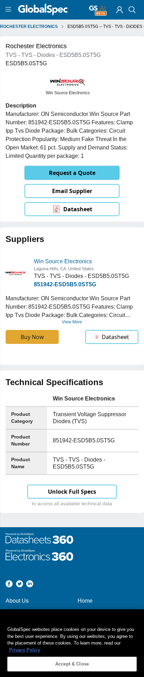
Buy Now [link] (32, 337)
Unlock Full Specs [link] (72, 491)
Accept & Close (72, 664)
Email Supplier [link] (72, 191)
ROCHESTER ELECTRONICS (29, 26)
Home (85, 601)
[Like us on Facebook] (9, 585)
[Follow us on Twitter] (19, 585)
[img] (119, 10)
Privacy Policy (24, 650)
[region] (72, 643)
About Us (17, 601)
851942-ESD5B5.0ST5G (65, 284)
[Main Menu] (9, 10)
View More (72, 321)
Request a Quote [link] (72, 173)
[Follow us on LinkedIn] (29, 585)
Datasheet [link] (77, 209)
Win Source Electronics (63, 261)
